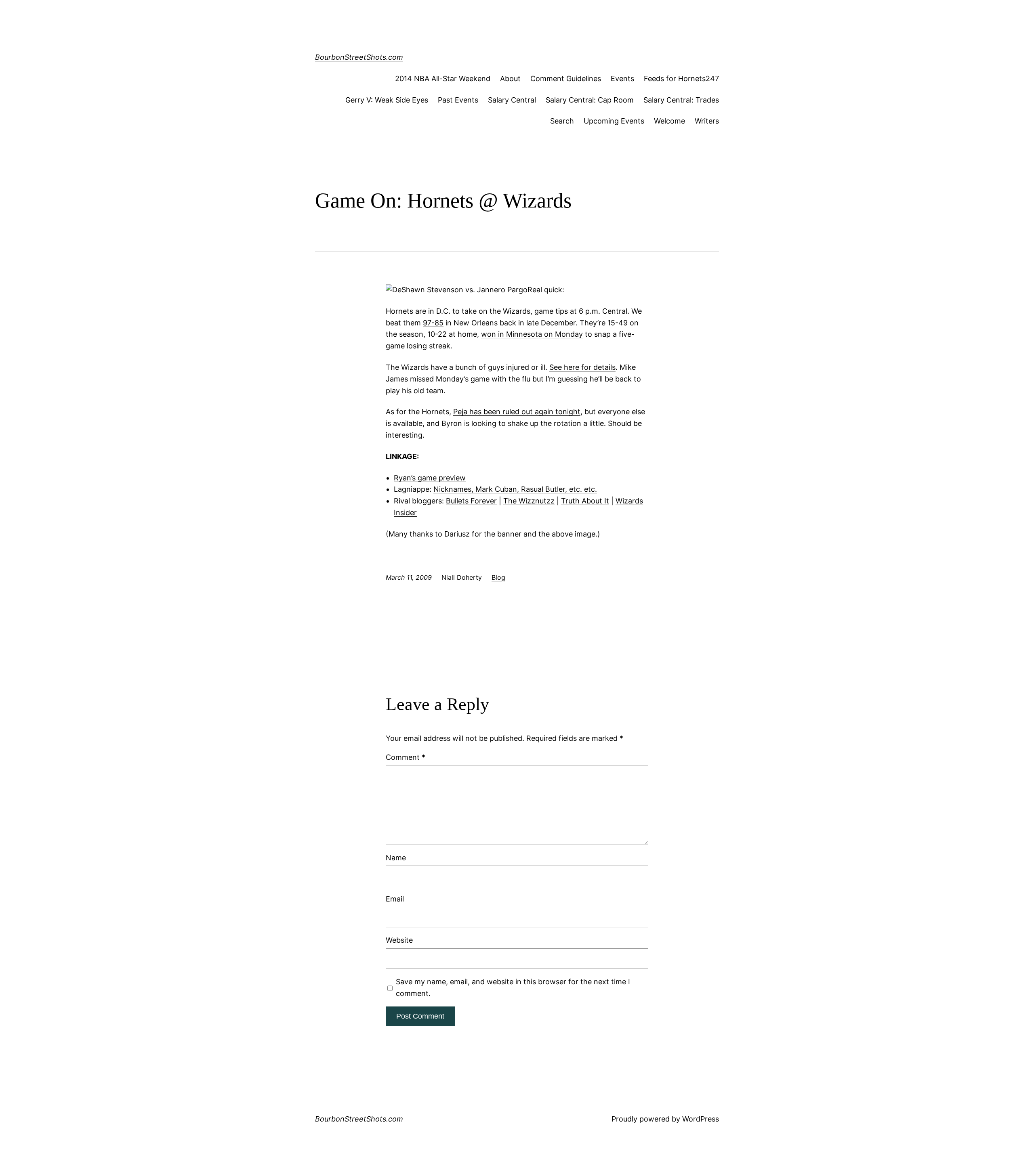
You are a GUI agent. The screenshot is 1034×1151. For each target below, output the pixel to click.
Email (395, 899)
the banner (502, 534)
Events (622, 78)
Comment (405, 757)
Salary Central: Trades (681, 100)
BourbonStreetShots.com (359, 57)
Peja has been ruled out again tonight (516, 411)
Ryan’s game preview (430, 478)
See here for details (582, 367)
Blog (498, 577)
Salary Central (512, 100)
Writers (707, 121)
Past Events (458, 100)
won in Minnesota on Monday (532, 334)
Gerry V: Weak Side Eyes (386, 100)
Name (396, 857)
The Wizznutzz (529, 501)
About (510, 78)
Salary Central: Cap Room (590, 100)
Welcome (669, 121)
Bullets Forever (471, 501)
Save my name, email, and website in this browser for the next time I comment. (513, 987)
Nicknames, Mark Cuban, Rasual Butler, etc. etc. (515, 489)
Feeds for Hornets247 (681, 78)
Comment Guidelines (565, 78)
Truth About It (585, 501)
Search (562, 121)
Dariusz (457, 534)
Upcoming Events (614, 121)
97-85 (433, 323)
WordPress (700, 1119)
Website (399, 940)
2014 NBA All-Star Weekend (442, 78)
